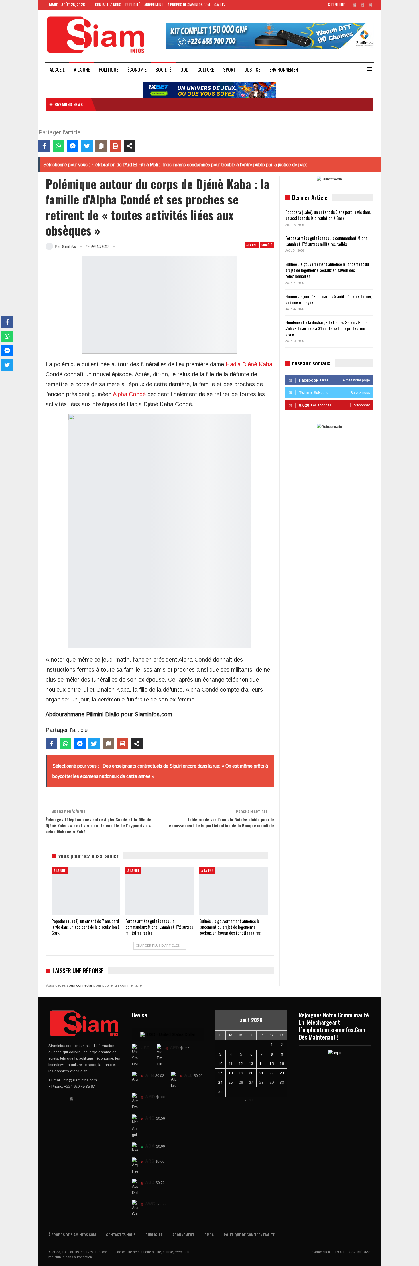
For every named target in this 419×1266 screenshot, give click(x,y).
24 (220, 1082)
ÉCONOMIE (137, 69)
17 (220, 1073)
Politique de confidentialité (249, 1235)
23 (282, 1073)
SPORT (229, 69)
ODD (184, 69)
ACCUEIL (57, 69)
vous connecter (79, 985)
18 (231, 1073)
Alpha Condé (129, 394)
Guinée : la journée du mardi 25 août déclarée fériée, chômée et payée (328, 299)
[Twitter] (87, 146)
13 (251, 1064)
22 (272, 1073)
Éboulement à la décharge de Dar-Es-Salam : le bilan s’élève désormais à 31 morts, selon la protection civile (327, 328)
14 (261, 1064)
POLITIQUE (108, 69)
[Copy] (101, 146)
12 (241, 1064)
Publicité (132, 4)
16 (282, 1064)
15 (272, 1064)
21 (261, 1073)
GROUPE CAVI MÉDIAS (352, 1252)
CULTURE (206, 69)
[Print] (115, 146)
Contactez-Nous (108, 4)
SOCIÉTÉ (163, 69)
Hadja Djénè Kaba (249, 364)
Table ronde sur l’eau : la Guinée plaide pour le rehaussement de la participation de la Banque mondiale (220, 822)
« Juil (248, 1100)
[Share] (129, 146)
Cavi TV (219, 4)
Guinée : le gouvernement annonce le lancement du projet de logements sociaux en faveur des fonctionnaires (327, 270)
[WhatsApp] (58, 146)
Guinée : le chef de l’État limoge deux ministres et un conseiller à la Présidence (164, 104)
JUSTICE (252, 69)
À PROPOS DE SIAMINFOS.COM (189, 4)
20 (251, 1073)
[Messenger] (72, 146)
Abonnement (153, 4)
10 (220, 1064)
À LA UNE (82, 69)
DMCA (209, 1235)
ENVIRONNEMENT (284, 69)
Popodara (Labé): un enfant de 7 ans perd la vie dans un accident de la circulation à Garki (328, 215)
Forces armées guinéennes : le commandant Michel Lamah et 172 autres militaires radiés (326, 241)
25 (231, 1082)
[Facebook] (44, 146)
